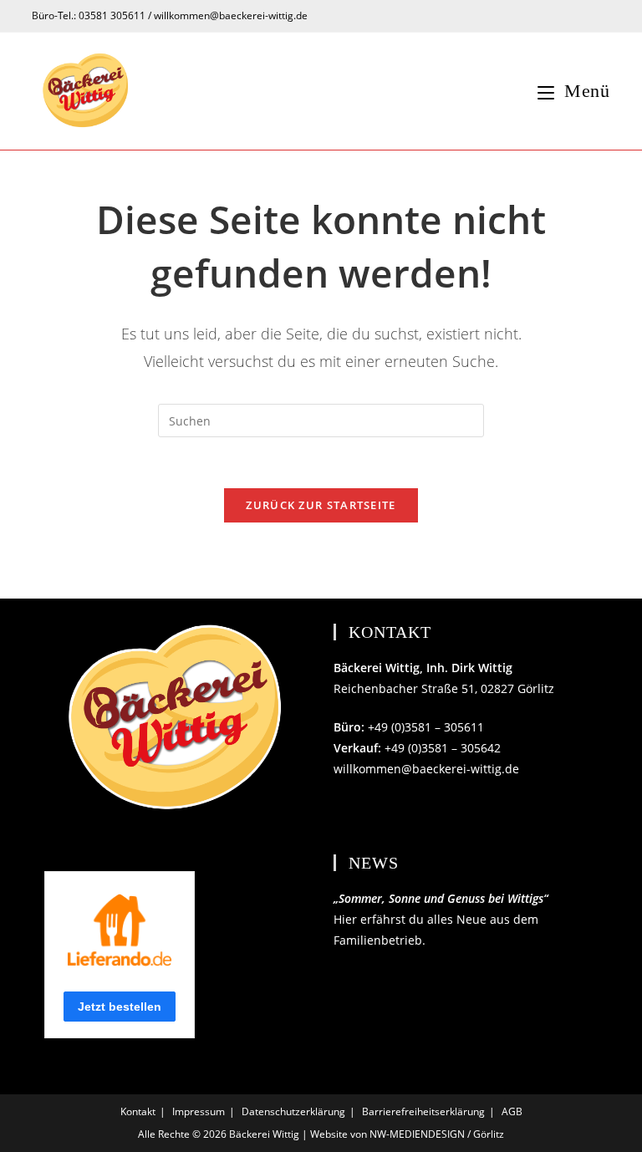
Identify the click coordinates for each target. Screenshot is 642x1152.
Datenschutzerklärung (293, 1111)
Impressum (198, 1111)
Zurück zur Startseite (320, 504)
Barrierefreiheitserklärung (423, 1111)
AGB (512, 1111)
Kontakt (137, 1111)
